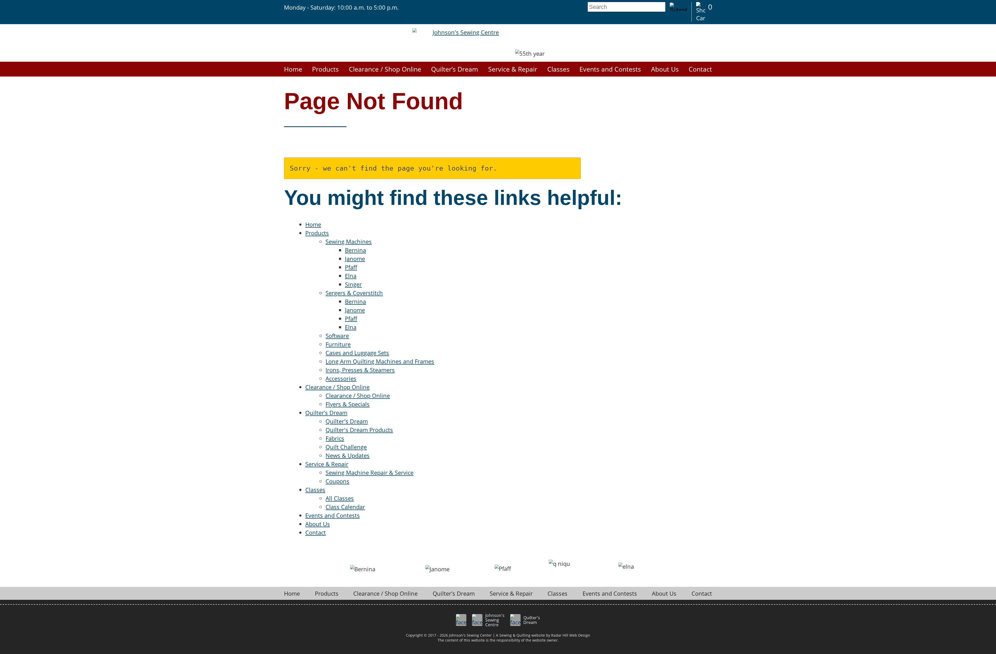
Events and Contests (610, 69)
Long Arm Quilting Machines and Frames (380, 361)
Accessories (341, 378)
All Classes (340, 498)
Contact (700, 69)
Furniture (338, 344)
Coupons (337, 481)
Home (293, 69)
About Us (665, 69)
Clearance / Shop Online (385, 69)
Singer (353, 284)
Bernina (355, 250)
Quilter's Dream (347, 421)
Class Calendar (345, 507)
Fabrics (335, 438)
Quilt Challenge (346, 447)
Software (337, 335)
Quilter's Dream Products (359, 430)
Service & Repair (512, 69)
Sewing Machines (349, 241)
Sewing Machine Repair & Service (369, 472)
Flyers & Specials (348, 404)
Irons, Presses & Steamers (360, 370)
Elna (350, 276)
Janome (355, 258)
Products (325, 69)
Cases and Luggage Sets (357, 353)
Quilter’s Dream (454, 69)
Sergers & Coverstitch (354, 293)
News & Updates (348, 455)
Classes (558, 69)
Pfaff (351, 267)
